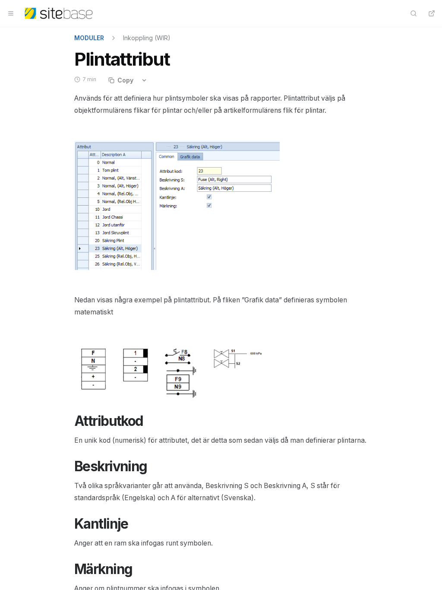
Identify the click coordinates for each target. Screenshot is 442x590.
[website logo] (58, 13)
